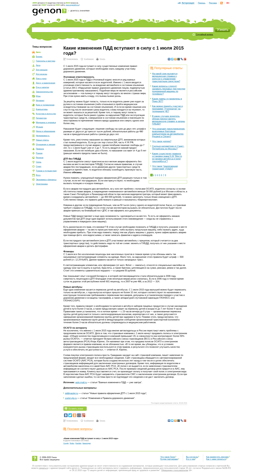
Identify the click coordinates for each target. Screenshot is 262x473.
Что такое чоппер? (161, 141)
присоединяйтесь (72, 5)
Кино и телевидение (45, 105)
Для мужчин (41, 74)
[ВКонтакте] (169, 59)
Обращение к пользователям (174, 470)
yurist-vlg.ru (71, 398)
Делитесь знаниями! (80, 11)
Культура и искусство (46, 114)
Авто (38, 52)
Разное (39, 153)
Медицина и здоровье (46, 122)
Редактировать (72, 59)
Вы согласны (192, 457)
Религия (39, 158)
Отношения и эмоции (45, 144)
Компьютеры (42, 109)
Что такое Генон (167, 457)
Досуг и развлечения (45, 83)
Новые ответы (42, 140)
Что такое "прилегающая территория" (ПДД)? (165, 167)
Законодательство (44, 92)
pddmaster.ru (71, 393)
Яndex (72, 443)
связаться (43, 468)
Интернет (40, 100)
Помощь (201, 3)
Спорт (38, 166)
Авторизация (188, 3)
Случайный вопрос (204, 34)
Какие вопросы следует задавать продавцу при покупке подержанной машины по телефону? (168, 90)
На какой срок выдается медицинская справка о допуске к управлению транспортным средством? (166, 77)
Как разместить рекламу (217, 457)
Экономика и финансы (46, 179)
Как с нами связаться (216, 459)
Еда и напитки (42, 87)
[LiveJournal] (181, 59)
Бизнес (39, 56)
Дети (38, 65)
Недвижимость (43, 136)
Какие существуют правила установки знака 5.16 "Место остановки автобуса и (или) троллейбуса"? (167, 157)
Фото (38, 175)
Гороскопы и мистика (45, 61)
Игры (38, 96)
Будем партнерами (169, 459)
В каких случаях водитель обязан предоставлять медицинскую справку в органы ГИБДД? (168, 120)
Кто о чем (190, 459)
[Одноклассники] (175, 59)
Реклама (213, 3)
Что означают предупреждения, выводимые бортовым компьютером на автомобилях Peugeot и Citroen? (168, 132)
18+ (228, 3)
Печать (102, 59)
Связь (38, 162)
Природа (40, 149)
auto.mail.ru (81, 382)
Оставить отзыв (75, 408)
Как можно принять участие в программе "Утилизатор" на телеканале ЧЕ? (167, 109)
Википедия (86, 443)
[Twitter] (172, 59)
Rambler (78, 443)
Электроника (42, 184)
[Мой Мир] (178, 59)
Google (66, 443)
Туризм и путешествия (46, 171)
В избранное (89, 59)
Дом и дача (41, 78)
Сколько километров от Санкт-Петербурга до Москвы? (168, 147)
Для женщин (41, 70)
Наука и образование (45, 131)
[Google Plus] (185, 59)
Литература (41, 118)
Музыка (39, 127)
